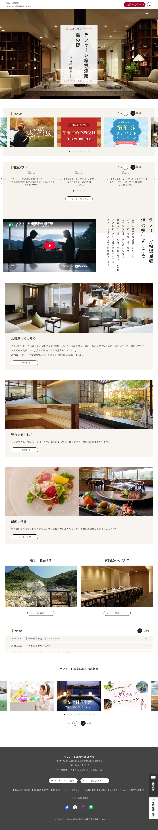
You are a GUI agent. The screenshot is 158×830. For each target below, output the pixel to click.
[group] (32, 179)
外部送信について (41, 790)
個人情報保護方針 (22, 790)
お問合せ (62, 770)
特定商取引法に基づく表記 (95, 790)
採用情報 (56, 790)
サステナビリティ (72, 790)
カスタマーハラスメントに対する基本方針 (127, 790)
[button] (69, 151)
